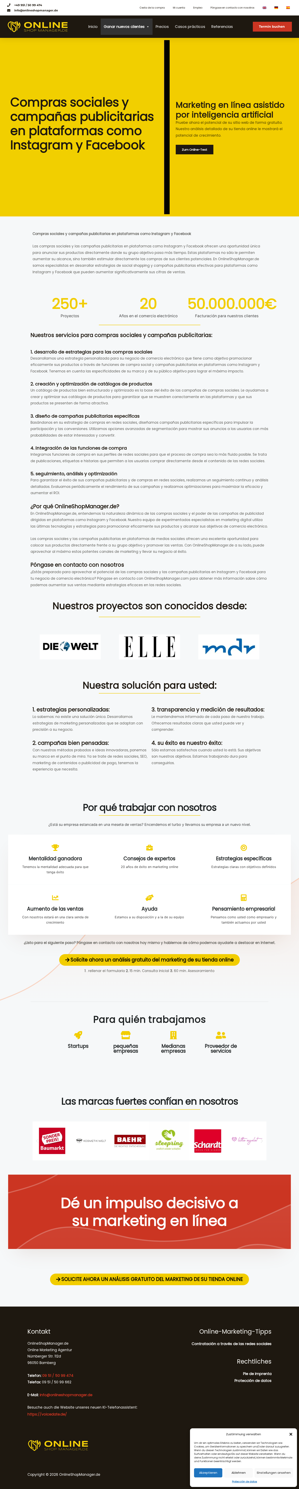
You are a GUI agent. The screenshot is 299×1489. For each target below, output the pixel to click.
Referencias (222, 26)
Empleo (197, 7)
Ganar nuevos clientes (124, 26)
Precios (162, 26)
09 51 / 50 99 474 (57, 1375)
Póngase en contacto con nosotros (232, 7)
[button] (291, 1434)
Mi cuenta (179, 7)
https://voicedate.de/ (47, 1414)
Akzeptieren (208, 1472)
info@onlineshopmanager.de (66, 1394)
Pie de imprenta (257, 1373)
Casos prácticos (190, 26)
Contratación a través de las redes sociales (232, 1343)
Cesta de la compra (152, 7)
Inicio (93, 26)
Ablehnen (238, 1472)
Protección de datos (244, 1481)
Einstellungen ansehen (274, 1472)
